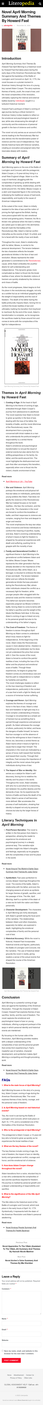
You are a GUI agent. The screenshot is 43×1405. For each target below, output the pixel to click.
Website (5, 1340)
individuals (20, 100)
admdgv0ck (8, 25)
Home (9, 1375)
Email (5, 1329)
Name (5, 1318)
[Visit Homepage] (21, 3)
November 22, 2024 (23, 25)
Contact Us (30, 1375)
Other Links (28, 1378)
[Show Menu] (3, 3)
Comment (6, 1289)
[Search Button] (40, 3)
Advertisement (19, 1375)
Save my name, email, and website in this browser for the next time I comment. (21, 1352)
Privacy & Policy (16, 1378)
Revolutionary (34, 260)
